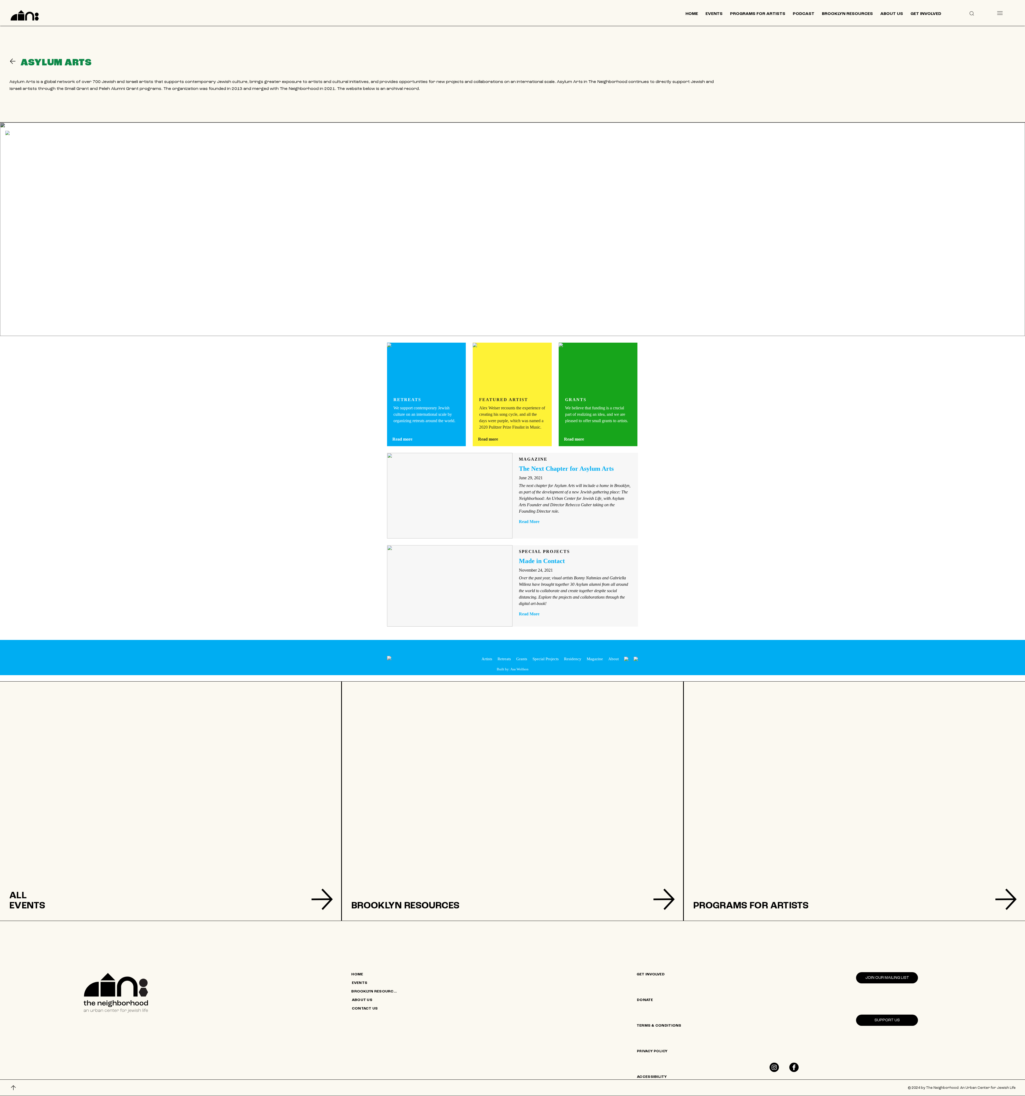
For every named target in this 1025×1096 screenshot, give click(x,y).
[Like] (774, 1067)
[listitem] (170, 801)
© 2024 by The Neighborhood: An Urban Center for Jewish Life (962, 1088)
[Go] (15, 61)
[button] (971, 13)
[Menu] (999, 13)
